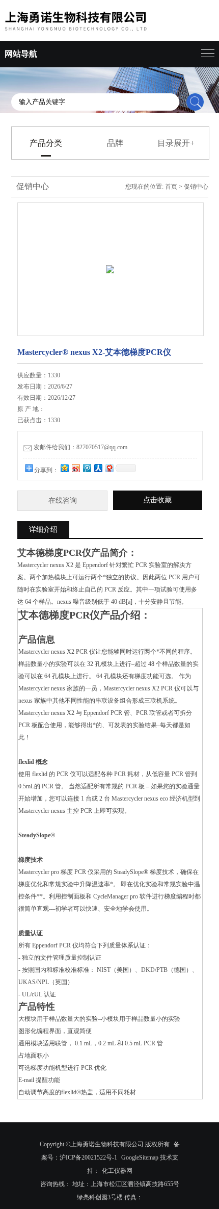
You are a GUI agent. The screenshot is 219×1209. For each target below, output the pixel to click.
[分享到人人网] (97, 467)
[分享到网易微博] (109, 467)
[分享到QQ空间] (64, 467)
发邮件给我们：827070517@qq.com (80, 447)
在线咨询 (62, 500)
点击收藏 (157, 500)
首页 (171, 186)
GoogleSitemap (139, 1157)
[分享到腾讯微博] (86, 467)
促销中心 (196, 186)
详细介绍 (43, 529)
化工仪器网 (117, 1170)
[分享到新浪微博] (75, 467)
